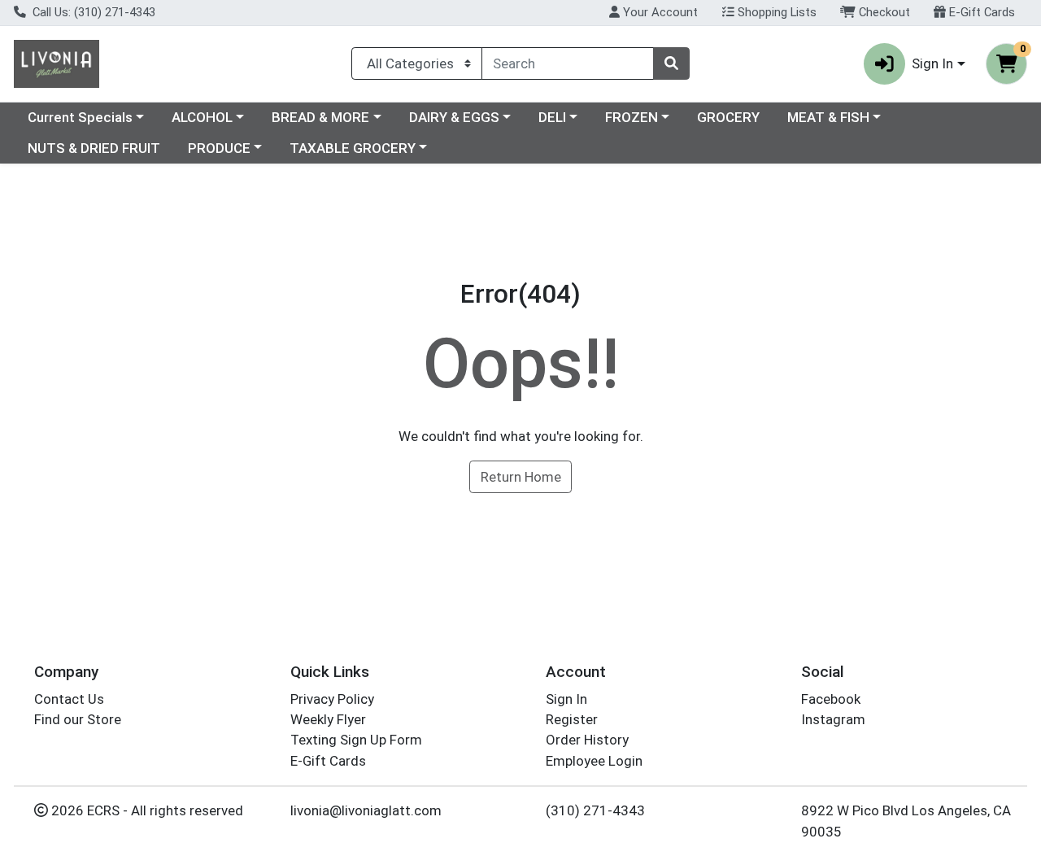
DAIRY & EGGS (454, 117)
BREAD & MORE (320, 117)
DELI (552, 117)
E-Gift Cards (980, 12)
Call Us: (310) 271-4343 (92, 12)
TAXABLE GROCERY (353, 148)
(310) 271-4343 (595, 810)
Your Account (659, 12)
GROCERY (728, 117)
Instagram (833, 719)
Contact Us (69, 699)
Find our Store (77, 719)
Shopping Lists (775, 12)
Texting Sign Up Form (356, 740)
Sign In (566, 699)
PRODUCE (219, 148)
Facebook (830, 699)
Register (572, 719)
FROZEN (631, 117)
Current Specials (80, 117)
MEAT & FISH (828, 117)
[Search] (671, 63)
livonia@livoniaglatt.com (366, 810)
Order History (587, 740)
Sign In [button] (932, 63)
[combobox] (567, 63)
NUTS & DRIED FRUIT (94, 148)
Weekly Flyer (328, 719)
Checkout (883, 12)
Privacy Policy (332, 699)
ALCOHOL (202, 117)
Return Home (521, 477)
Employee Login (594, 761)
